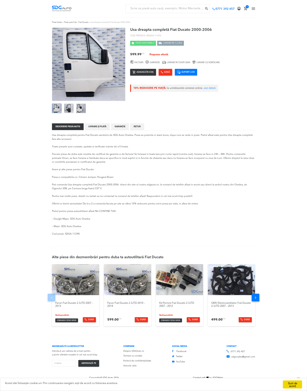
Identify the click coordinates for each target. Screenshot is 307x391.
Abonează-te (88, 363)
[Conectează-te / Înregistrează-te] (239, 8)
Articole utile (130, 366)
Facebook (181, 351)
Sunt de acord (292, 384)
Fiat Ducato (83, 22)
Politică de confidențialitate (137, 361)
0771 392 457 (238, 351)
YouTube (180, 362)
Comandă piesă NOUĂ (66, 320)
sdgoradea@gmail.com (243, 357)
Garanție (120, 127)
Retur (137, 127)
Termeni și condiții (132, 356)
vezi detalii (210, 88)
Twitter (179, 356)
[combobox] (167, 8)
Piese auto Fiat (70, 22)
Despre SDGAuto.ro (133, 351)
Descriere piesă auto (67, 127)
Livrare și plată (97, 127)
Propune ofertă (159, 54)
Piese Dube (57, 22)
